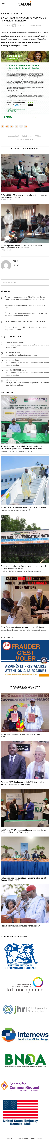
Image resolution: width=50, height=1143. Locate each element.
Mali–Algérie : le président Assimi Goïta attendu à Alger (25, 306)
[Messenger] (7, 126)
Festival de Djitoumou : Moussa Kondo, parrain (20, 926)
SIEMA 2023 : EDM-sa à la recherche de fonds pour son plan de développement (24, 196)
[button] (46, 282)
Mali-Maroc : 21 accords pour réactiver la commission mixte (23, 735)
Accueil (9, 1139)
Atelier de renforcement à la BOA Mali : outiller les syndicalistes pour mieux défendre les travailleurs (25, 298)
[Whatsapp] (21, 126)
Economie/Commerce (11, 13)
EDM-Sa (38, 136)
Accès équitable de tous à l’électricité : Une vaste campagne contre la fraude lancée (21, 246)
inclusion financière (25, 139)
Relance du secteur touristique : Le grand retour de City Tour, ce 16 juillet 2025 (24, 879)
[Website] (17, 264)
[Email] (25, 126)
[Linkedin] (16, 126)
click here (10, 380)
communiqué (13, 136)
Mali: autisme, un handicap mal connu (21, 355)
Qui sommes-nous (21, 1139)
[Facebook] (2, 126)
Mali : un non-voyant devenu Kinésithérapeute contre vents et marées (27, 346)
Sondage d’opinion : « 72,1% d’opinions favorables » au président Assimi (26, 328)
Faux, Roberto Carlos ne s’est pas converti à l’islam (26, 321)
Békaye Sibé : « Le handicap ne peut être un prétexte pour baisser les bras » (27, 384)
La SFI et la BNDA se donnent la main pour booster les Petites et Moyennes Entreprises (23, 831)
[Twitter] (12, 126)
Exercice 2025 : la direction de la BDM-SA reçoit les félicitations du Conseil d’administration (22, 783)
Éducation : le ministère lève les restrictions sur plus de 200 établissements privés (26, 314)
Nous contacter (37, 1139)
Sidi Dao (16, 261)
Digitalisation (27, 136)
